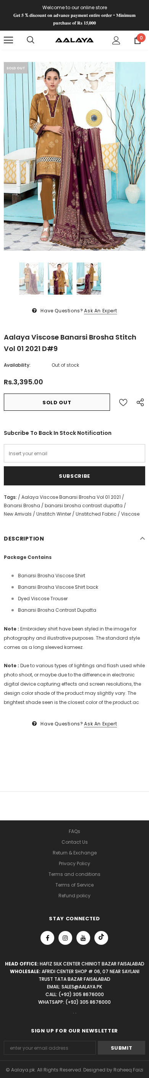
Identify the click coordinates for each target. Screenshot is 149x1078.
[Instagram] (65, 938)
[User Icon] (116, 40)
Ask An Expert (100, 310)
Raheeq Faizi (128, 1070)
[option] (74, 156)
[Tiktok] (101, 938)
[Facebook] (47, 938)
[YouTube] (83, 938)
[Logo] (74, 40)
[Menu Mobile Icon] (8, 40)
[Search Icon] (30, 40)
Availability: (17, 365)
